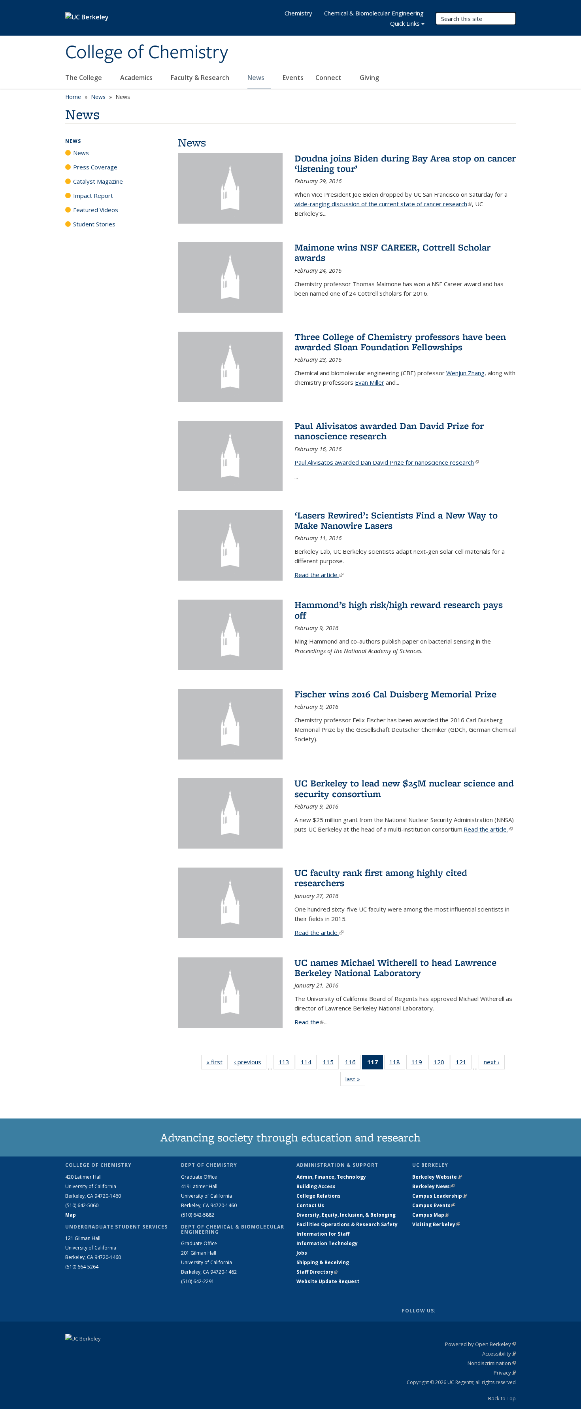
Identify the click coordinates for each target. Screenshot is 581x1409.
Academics (137, 77)
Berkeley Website (437, 1177)
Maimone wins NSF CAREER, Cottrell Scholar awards (392, 252)
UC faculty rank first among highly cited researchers (380, 877)
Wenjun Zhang (465, 373)
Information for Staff (322, 1234)
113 (286, 1063)
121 (464, 1063)
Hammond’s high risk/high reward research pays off (398, 609)
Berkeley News (433, 1186)
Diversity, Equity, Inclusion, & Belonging (346, 1215)
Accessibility (499, 1353)
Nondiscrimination (492, 1363)
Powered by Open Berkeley (480, 1344)
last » (355, 1079)
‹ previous (250, 1062)
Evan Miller (369, 382)
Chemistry (298, 13)
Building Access (316, 1186)
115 (331, 1063)
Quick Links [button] (405, 23)
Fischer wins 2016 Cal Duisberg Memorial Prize (395, 694)
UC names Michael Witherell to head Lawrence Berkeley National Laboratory (395, 967)
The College (84, 77)
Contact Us (310, 1205)
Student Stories (94, 224)
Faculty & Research (201, 77)
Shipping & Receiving (322, 1262)
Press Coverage (95, 167)
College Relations (318, 1196)
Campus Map (430, 1215)
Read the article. (318, 575)
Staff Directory (317, 1271)
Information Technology (327, 1243)
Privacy (505, 1372)
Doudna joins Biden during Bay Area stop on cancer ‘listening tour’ (405, 163)
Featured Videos (95, 210)
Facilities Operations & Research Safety (347, 1224)
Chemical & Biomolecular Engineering (374, 13)
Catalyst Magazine (98, 181)
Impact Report (93, 195)
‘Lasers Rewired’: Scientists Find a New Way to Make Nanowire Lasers (396, 520)
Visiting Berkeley (436, 1224)
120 (441, 1063)
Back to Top (502, 1398)
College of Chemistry (146, 53)
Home (73, 97)
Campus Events (433, 1205)
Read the (309, 1022)
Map (70, 1215)
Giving (369, 77)
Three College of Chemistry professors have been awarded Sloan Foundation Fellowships (400, 341)
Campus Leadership (439, 1196)
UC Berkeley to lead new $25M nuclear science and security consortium (404, 788)
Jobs (301, 1252)
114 (309, 1063)
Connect (329, 77)
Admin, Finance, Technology (331, 1177)
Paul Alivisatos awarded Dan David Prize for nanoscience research (389, 431)
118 (397, 1063)
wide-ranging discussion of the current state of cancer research (383, 204)
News (256, 77)
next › (494, 1062)
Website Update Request (327, 1281)
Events (293, 77)
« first (217, 1062)
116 (353, 1063)
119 (419, 1063)
